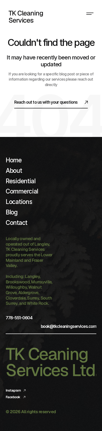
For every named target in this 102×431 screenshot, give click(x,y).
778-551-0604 (19, 317)
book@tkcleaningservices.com (68, 326)
